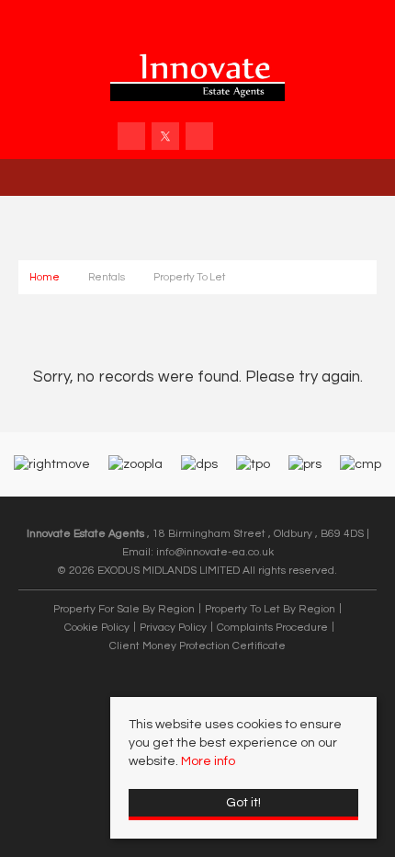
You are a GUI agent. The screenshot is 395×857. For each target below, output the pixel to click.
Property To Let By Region (270, 608)
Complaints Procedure (272, 627)
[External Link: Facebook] (133, 137)
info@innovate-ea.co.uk (215, 551)
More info (208, 761)
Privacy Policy (173, 627)
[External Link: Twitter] (167, 137)
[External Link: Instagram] (201, 137)
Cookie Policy (97, 627)
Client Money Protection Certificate (197, 645)
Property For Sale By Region (124, 608)
